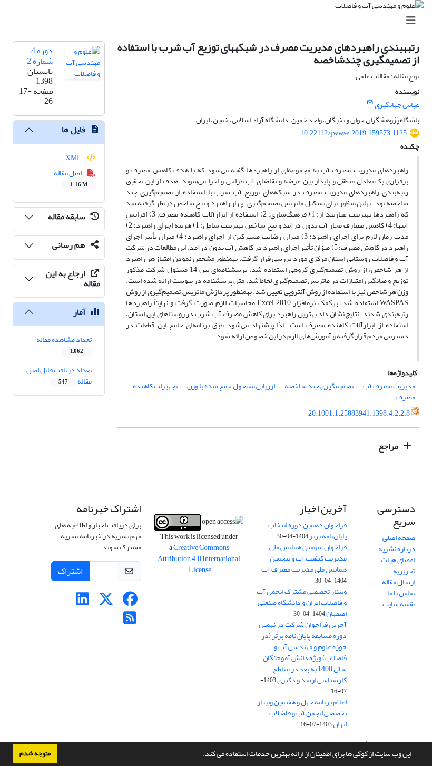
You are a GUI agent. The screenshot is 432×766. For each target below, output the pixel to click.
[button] (200, 755)
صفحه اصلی (398, 538)
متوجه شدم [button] (35, 753)
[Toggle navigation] (219, 20)
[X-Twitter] (106, 602)
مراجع (389, 446)
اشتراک (70, 571)
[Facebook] (130, 602)
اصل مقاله (71, 178)
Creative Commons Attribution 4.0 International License (199, 559)
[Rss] (130, 621)
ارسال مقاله (398, 582)
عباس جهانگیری (397, 104)
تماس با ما (401, 593)
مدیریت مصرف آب (389, 386)
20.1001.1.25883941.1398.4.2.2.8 (359, 413)
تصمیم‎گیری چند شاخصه (319, 386)
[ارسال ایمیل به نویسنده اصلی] (370, 102)
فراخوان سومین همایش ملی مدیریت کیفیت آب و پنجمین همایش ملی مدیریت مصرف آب (304, 558)
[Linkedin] (82, 602)
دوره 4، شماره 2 (40, 55)
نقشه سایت (398, 604)
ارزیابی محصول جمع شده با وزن (231, 386)
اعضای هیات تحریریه (398, 565)
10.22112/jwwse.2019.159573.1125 (353, 133)
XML (74, 158)
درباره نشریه (396, 549)
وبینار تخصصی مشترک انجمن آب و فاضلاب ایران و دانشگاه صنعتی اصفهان (302, 602)
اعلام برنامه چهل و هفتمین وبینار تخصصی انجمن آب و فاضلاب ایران (302, 713)
